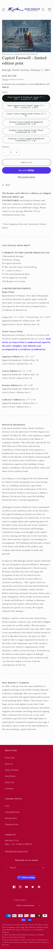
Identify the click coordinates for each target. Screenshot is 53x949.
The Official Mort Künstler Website (22, 935)
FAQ (7, 806)
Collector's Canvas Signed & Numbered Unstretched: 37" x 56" (26, 140)
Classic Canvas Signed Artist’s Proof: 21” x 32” (26, 115)
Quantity (5, 147)
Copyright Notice (12, 812)
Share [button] (7, 185)
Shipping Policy (12, 824)
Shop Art (9, 764)
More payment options (26, 177)
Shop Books (10, 776)
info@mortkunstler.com (16, 851)
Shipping (5, 79)
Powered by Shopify (17, 937)
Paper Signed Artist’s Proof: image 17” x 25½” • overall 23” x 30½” (26, 106)
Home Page (10, 758)
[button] (3, 9)
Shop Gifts (9, 782)
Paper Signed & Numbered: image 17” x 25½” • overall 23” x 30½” (26, 98)
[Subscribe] (43, 867)
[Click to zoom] (26, 36)
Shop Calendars (11, 770)
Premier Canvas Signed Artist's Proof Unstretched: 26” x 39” (26, 131)
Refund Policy (11, 818)
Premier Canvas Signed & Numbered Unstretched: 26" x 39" (26, 123)
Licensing (9, 788)
